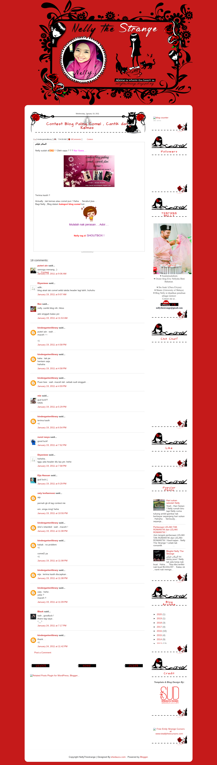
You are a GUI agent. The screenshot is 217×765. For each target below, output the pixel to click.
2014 (160, 639)
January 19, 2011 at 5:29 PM (51, 407)
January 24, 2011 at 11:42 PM (52, 646)
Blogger (144, 757)
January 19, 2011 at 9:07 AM (51, 294)
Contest (90, 139)
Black (40, 611)
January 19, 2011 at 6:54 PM (51, 427)
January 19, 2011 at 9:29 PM (51, 483)
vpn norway (159, 120)
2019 (160, 618)
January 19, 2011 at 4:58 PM (51, 345)
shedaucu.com (118, 757)
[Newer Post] (40, 667)
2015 (160, 635)
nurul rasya (43, 437)
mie (39, 396)
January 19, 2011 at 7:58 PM (51, 466)
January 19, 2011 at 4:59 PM (51, 386)
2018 (160, 623)
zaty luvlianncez (46, 493)
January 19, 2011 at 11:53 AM (52, 318)
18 (76, 139)
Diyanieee (42, 283)
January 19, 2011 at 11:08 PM (52, 531)
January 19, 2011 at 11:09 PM (52, 602)
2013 (160, 643)
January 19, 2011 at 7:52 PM (51, 445)
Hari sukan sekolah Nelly (173, 501)
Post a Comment (42, 652)
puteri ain (42, 265)
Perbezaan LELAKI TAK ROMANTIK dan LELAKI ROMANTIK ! (165, 529)
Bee (39, 304)
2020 (160, 614)
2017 (160, 627)
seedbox (154, 120)
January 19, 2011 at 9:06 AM (51, 274)
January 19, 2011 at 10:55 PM (52, 513)
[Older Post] (134, 667)
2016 (160, 631)
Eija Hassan (43, 475)
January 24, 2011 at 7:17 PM (51, 625)
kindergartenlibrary (47, 328)
